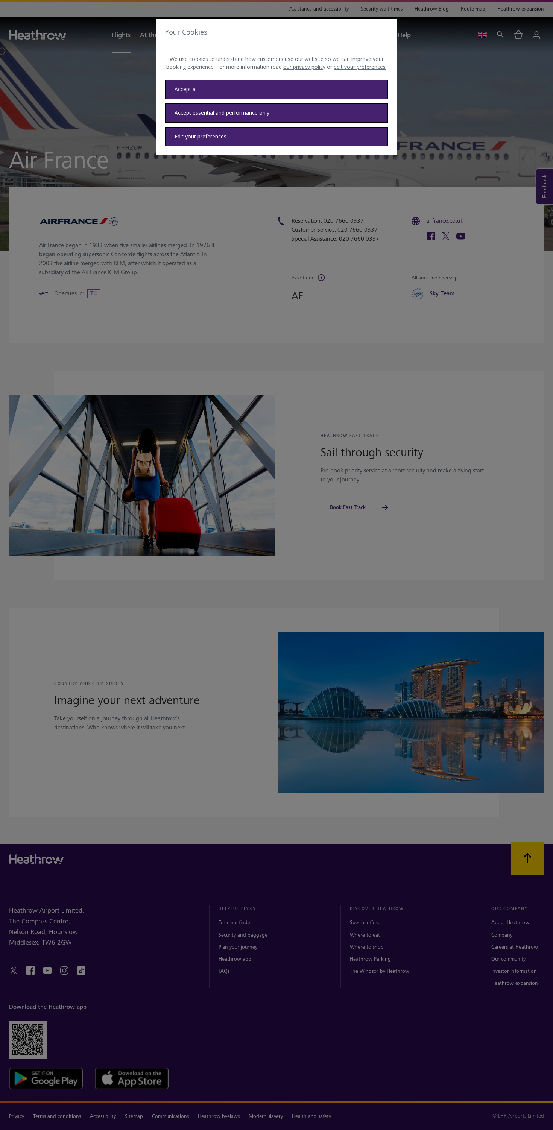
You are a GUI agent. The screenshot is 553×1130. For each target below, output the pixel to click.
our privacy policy (304, 66)
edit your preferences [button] (360, 66)
